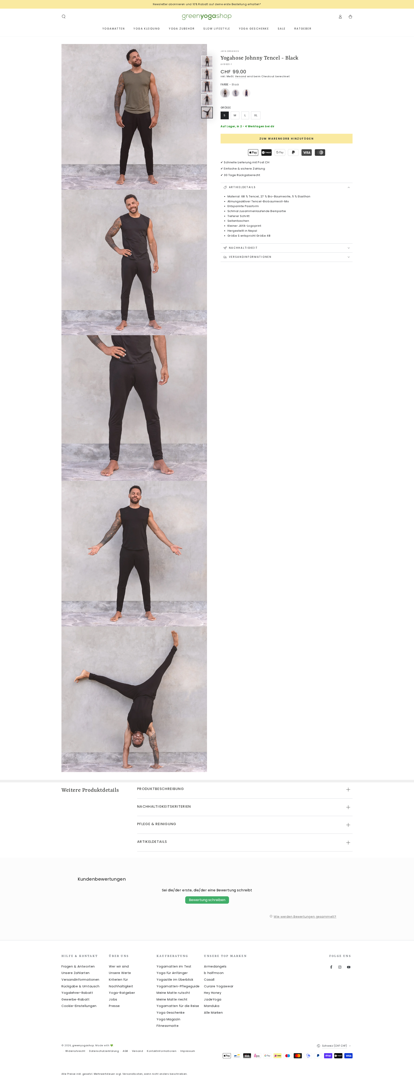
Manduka (211, 1006)
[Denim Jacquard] (235, 93)
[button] (64, 16)
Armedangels (215, 966)
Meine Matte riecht (172, 999)
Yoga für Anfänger (172, 973)
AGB (125, 1051)
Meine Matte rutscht (173, 993)
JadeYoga (212, 999)
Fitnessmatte (168, 1026)
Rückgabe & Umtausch (80, 986)
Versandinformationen (80, 979)
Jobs (113, 999)
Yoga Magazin (168, 1019)
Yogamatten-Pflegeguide (178, 986)
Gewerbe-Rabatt (75, 999)
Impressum (187, 1051)
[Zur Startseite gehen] (207, 16)
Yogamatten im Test (174, 966)
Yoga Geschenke (171, 1012)
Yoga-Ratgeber (122, 993)
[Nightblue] (246, 93)
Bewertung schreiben (207, 899)
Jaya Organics (230, 51)
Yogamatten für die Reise (178, 1006)
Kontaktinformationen (161, 1051)
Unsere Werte (120, 973)
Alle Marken (213, 1012)
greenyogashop (83, 1045)
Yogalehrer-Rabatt (77, 993)
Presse (114, 1006)
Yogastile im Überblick (175, 979)
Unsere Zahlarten (75, 973)
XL (257, 116)
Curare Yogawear (218, 986)
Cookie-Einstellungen (79, 1006)
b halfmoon (214, 973)
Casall (209, 979)
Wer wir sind (119, 966)
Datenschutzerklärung (104, 1051)
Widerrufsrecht (75, 1051)
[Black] (225, 93)
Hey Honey (212, 993)
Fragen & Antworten (78, 966)
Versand (240, 76)
